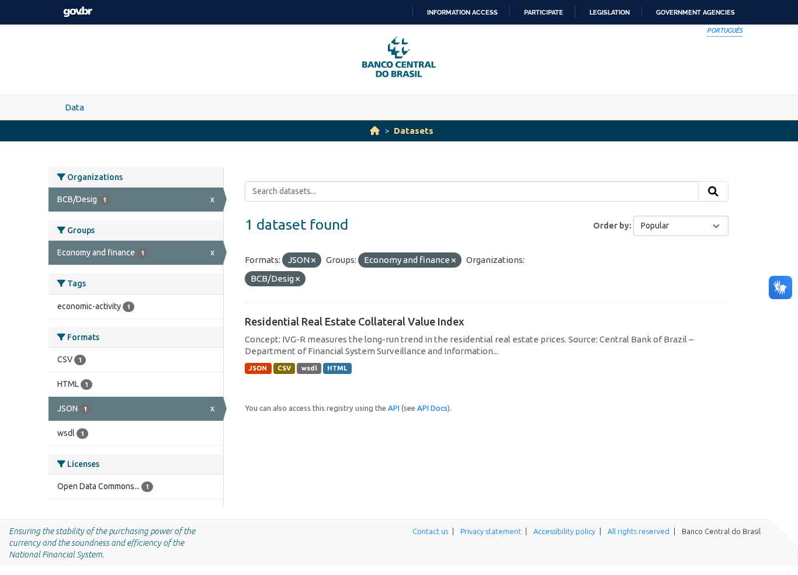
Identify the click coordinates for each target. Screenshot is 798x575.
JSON (258, 368)
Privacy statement (490, 531)
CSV (284, 368)
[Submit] (713, 191)
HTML (337, 368)
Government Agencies (695, 12)
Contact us (430, 531)
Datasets (413, 131)
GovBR (77, 12)
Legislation (609, 12)
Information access (462, 12)
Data (74, 107)
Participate (543, 12)
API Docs (432, 408)
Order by (611, 225)
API (394, 408)
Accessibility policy (564, 531)
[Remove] (313, 260)
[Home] (375, 131)
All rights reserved (638, 531)
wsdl (309, 368)
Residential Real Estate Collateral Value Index (354, 321)
